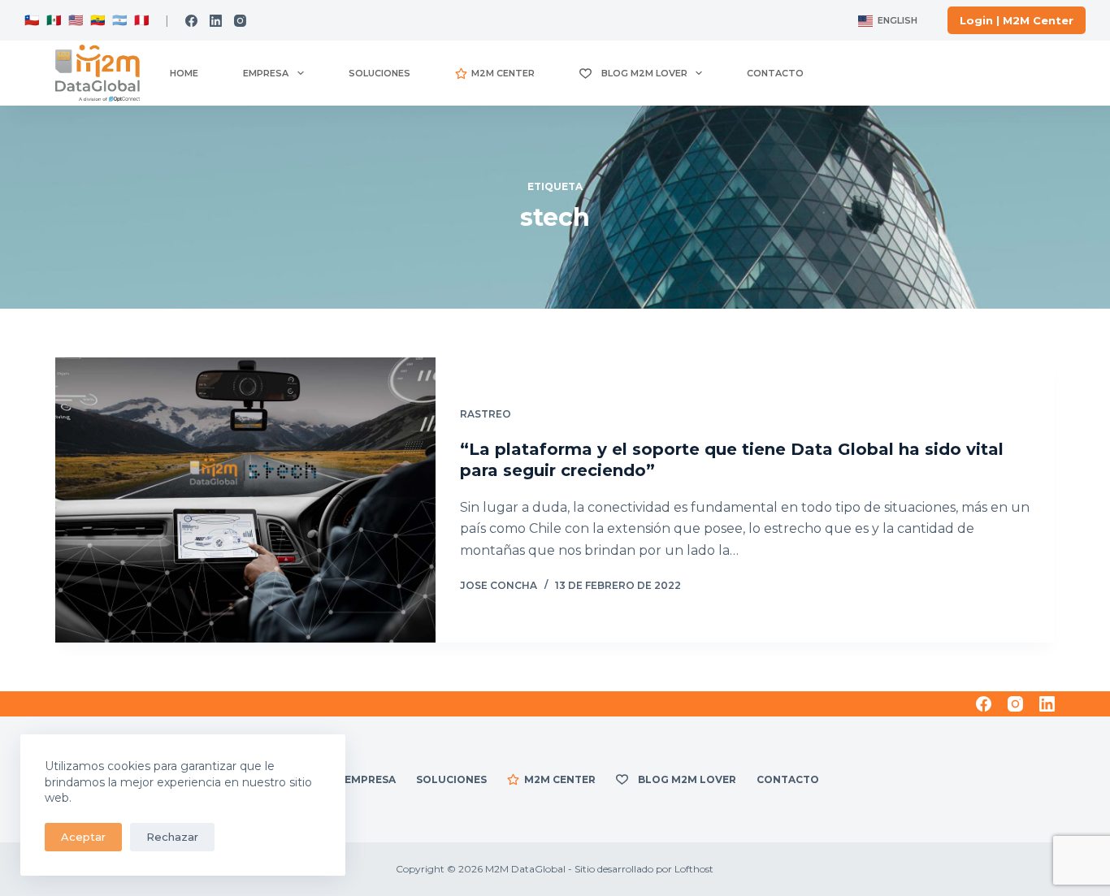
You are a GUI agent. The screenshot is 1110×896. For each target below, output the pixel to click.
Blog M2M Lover (641, 73)
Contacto (775, 73)
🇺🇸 (76, 20)
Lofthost (693, 869)
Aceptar (83, 836)
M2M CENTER (503, 73)
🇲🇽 (54, 20)
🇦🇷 (118, 20)
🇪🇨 (96, 20)
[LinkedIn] (216, 21)
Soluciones (379, 73)
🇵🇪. (141, 20)
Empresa (265, 73)
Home (184, 73)
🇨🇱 (32, 20)
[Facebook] (191, 21)
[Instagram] (240, 21)
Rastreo (485, 414)
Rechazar (172, 836)
